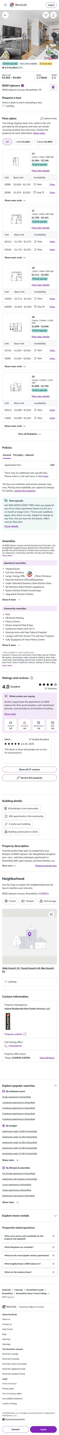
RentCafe (6, 1290)
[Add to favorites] (46, 15)
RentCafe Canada (10, 1354)
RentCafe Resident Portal (13, 1374)
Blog (4, 1334)
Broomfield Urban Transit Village (31, 1293)
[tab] (23, 141)
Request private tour (46, 865)
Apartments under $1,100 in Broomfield (19, 1137)
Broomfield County (35, 1290)
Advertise (6, 1339)
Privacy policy (8, 1388)
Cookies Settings (9, 1403)
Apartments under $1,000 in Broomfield (19, 1131)
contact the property (24, 490)
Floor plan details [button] (41, 170)
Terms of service (9, 1383)
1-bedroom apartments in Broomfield (18, 1102)
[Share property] (53, 15)
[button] (29, 35)
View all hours (47, 1057)
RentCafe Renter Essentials (14, 1364)
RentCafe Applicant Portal (13, 1369)
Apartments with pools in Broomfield (18, 1195)
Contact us (7, 1324)
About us (6, 1319)
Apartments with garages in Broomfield (19, 1179)
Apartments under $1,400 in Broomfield (19, 1153)
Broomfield (7, 1293)
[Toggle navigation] (5, 5)
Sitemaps (6, 1344)
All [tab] (7, 141)
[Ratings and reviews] (31, 678)
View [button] (52, 184)
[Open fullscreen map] (51, 914)
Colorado (18, 1290)
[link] (51, 5)
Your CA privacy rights (12, 1393)
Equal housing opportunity (15, 1419)
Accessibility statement (12, 1398)
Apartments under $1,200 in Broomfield (19, 1142)
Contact (16, 1429)
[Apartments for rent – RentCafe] (27, 5)
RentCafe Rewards (10, 1359)
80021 (45, 893)
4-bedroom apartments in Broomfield (18, 1119)
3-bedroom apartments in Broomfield (18, 1113)
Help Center (7, 1329)
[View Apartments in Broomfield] (5, 15)
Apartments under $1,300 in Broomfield (19, 1148)
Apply (43, 1429)
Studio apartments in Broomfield (16, 1097)
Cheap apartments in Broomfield (16, 1190)
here (46, 476)
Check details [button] (11, 526)
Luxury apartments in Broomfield (16, 1184)
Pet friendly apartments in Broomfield (18, 1173)
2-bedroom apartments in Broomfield (18, 1108)
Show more (10, 714)
